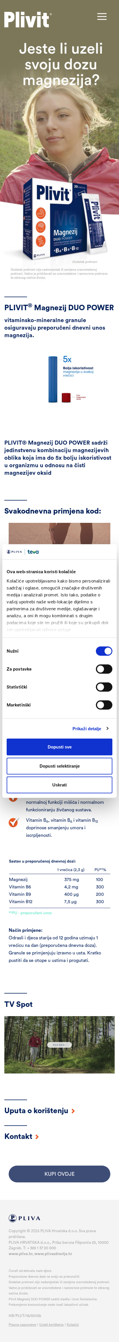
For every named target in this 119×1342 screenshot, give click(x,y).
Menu (102, 16)
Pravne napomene (22, 1324)
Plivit (28, 20)
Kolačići (73, 1324)
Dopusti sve (60, 746)
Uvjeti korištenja (51, 1324)
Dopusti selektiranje (60, 765)
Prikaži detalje (86, 728)
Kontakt (19, 1136)
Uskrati (59, 784)
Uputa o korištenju (37, 1111)
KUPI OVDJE (59, 1174)
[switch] (104, 669)
